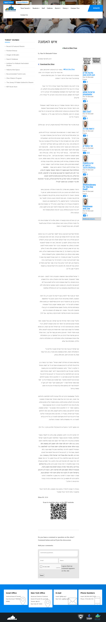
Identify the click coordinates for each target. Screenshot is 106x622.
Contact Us (24, 15)
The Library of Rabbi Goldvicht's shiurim (19, 82)
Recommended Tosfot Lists (16, 74)
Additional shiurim (89, 219)
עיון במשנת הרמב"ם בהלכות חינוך (89, 165)
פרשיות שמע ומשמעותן (89, 93)
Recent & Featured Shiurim (15, 46)
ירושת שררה (88, 128)
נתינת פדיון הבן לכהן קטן (89, 73)
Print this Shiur (70, 69)
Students (35, 8)
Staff (43, 8)
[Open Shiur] (87, 82)
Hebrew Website (22, 2)
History (65, 8)
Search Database (12, 59)
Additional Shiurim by (87, 61)
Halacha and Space (13, 70)
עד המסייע (88, 146)
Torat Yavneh (24, 8)
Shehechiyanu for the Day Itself (89, 187)
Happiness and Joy (87, 207)
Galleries (50, 8)
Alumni (57, 8)
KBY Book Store (11, 87)
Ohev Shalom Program (14, 78)
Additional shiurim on (96, 60)
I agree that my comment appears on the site (68, 568)
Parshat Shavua (11, 51)
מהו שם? (87, 111)
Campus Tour (75, 8)
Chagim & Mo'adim (12, 55)
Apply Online (8, 2)
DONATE (96, 8)
